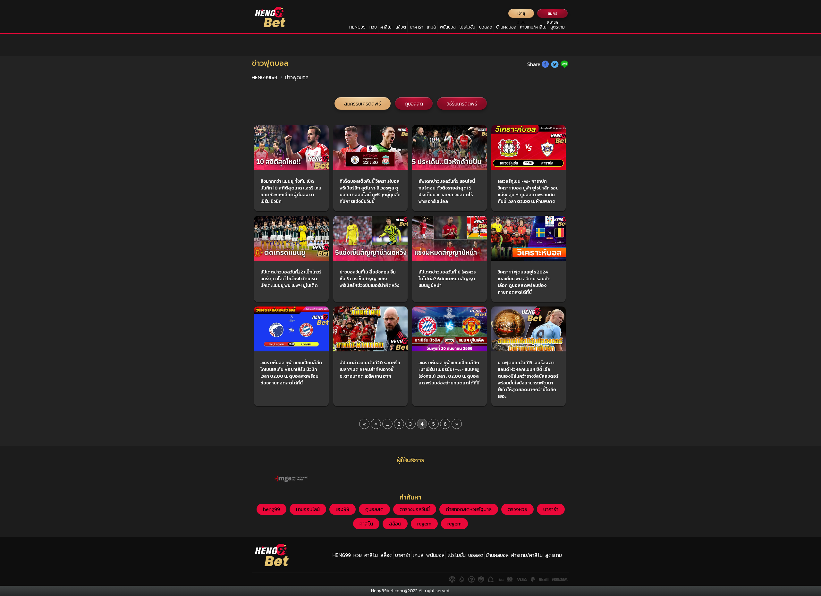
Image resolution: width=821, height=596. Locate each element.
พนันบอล (448, 27)
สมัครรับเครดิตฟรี (362, 103)
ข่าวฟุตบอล (297, 77)
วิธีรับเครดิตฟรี (462, 103)
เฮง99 (342, 509)
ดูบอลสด (414, 103)
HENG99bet (265, 77)
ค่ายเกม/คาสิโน (533, 27)
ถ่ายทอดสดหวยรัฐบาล (469, 509)
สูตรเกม (557, 27)
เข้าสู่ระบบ (521, 14)
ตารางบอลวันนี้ (415, 509)
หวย (373, 27)
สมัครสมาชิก (552, 14)
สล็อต (400, 27)
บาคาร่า (416, 27)
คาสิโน (386, 27)
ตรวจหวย (517, 509)
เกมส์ (431, 27)
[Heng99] (270, 17)
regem (424, 523)
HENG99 (357, 27)
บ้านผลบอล (506, 27)
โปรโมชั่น (467, 27)
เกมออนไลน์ (308, 509)
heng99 (271, 509)
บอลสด (485, 27)
